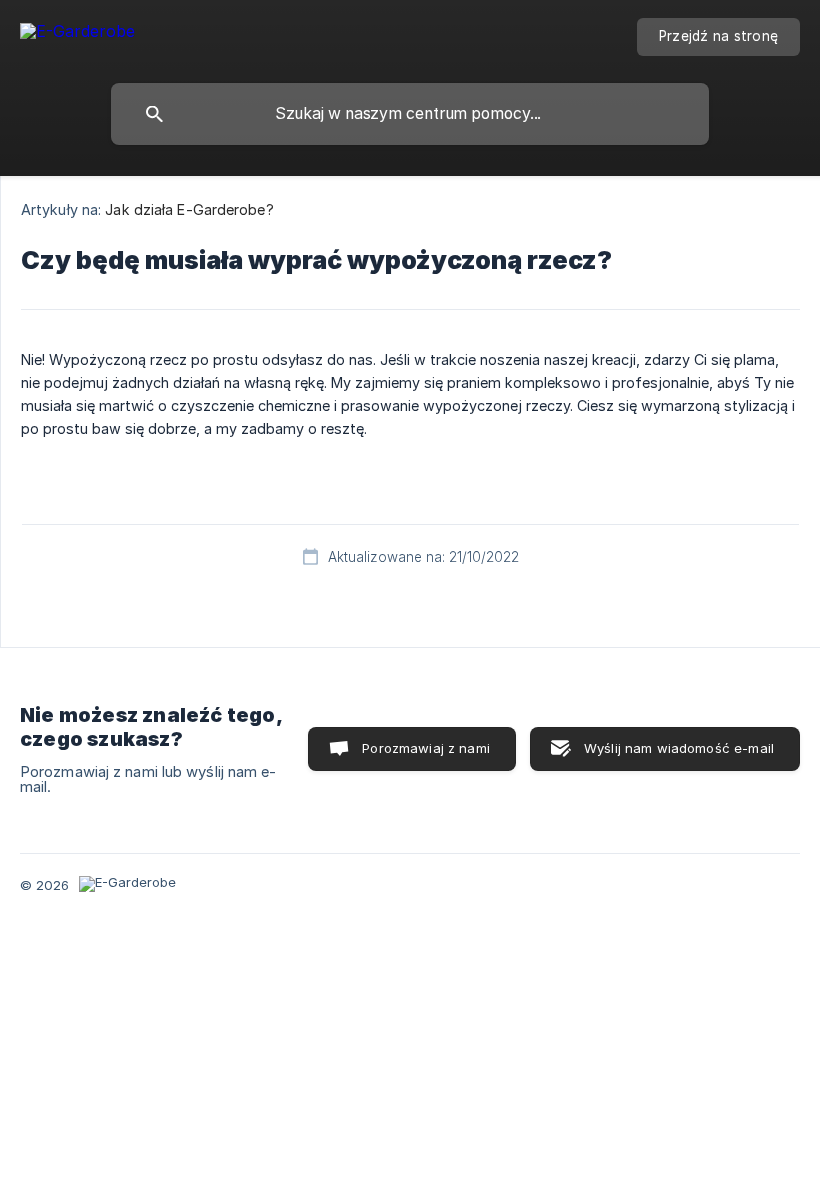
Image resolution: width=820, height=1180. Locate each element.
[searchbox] (410, 114)
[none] (77, 34)
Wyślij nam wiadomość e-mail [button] (679, 748)
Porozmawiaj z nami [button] (426, 748)
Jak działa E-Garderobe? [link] (189, 209)
